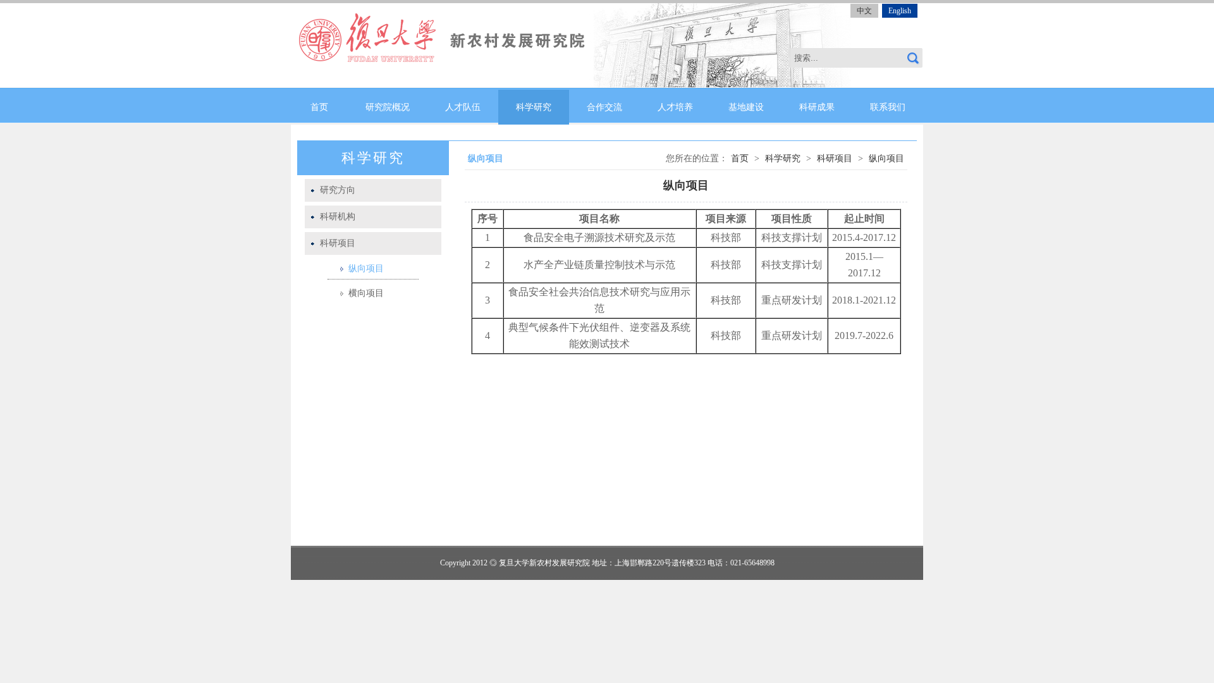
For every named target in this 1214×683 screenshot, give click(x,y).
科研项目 (337, 243)
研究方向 (337, 190)
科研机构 (337, 216)
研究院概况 (387, 107)
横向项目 (366, 293)
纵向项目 (366, 268)
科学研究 (533, 107)
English (899, 10)
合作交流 (604, 107)
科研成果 (817, 107)
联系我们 (887, 107)
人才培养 (675, 107)
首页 (319, 107)
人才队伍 (463, 107)
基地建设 (746, 107)
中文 (864, 10)
